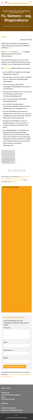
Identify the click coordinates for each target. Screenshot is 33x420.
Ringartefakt (7, 68)
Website (5, 358)
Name (5, 342)
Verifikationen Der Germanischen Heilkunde (19, 12)
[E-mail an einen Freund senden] (18, 170)
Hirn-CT (10, 48)
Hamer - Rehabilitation (23, 10)
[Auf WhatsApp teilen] (8, 170)
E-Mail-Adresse (8, 350)
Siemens (16, 11)
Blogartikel (12, 10)
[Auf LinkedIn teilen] (24, 170)
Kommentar (7, 327)
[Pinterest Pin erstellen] (21, 170)
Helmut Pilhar (26, 26)
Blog (16, 415)
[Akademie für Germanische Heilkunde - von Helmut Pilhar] (16, 3)
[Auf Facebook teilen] (11, 170)
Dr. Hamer (20, 51)
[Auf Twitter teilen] (15, 170)
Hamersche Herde (8, 11)
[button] (2, 3)
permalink (14, 181)
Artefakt (5, 10)
